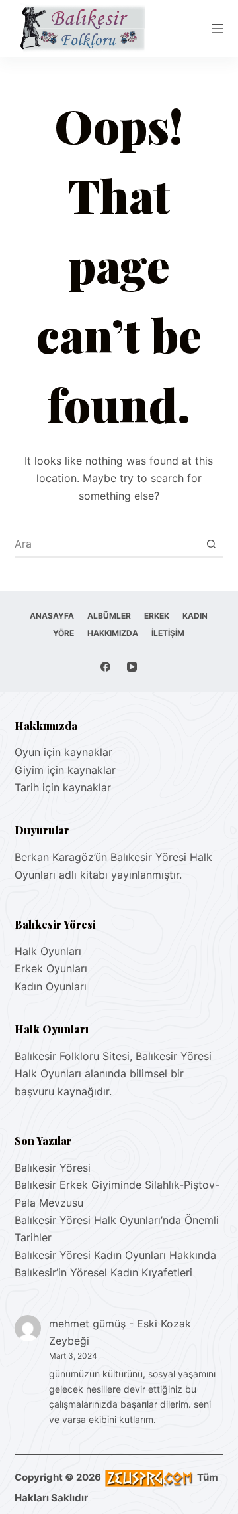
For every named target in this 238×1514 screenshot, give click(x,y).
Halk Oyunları (48, 951)
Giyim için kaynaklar (65, 770)
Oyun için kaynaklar (63, 752)
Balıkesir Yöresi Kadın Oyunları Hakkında (115, 1255)
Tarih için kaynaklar (63, 787)
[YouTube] (132, 667)
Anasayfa (52, 616)
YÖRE (63, 633)
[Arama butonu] (210, 543)
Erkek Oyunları (51, 968)
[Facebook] (105, 667)
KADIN (195, 616)
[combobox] (107, 543)
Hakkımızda (112, 633)
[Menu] (217, 29)
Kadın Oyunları (51, 986)
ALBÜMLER (109, 616)
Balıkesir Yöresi (53, 1167)
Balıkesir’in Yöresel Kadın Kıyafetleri (103, 1272)
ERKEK (156, 616)
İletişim (167, 633)
